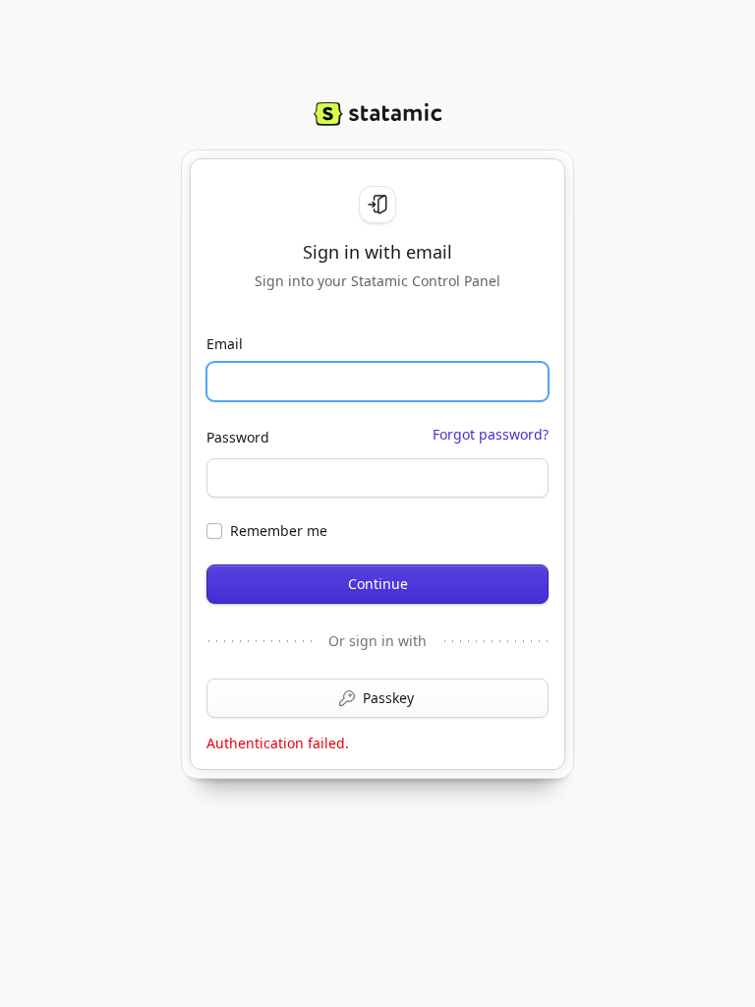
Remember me (278, 530)
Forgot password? (491, 434)
